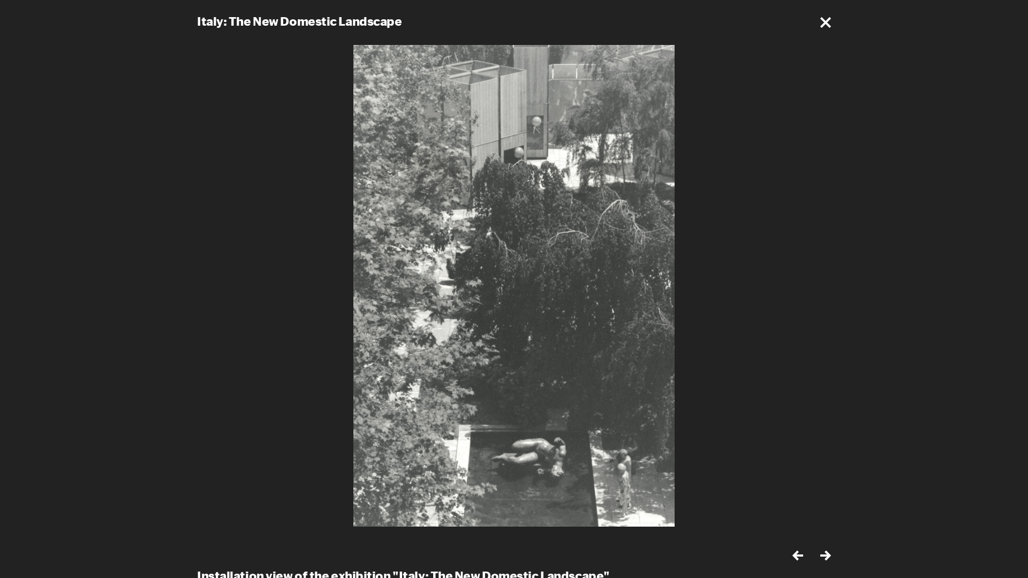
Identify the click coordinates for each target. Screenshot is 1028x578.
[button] (825, 22)
